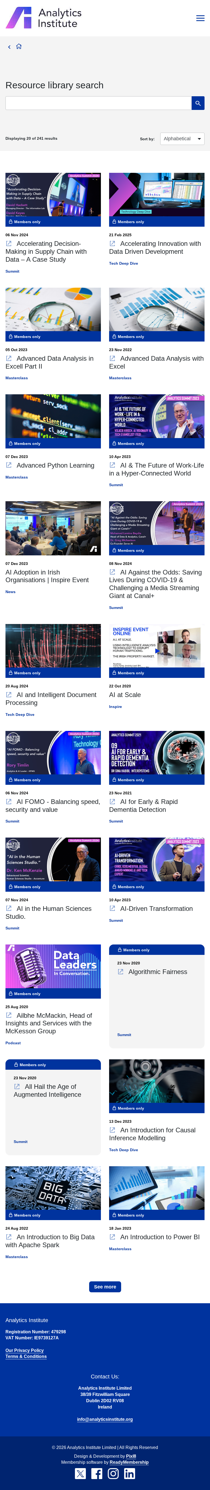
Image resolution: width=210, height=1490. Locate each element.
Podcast (13, 1043)
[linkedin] (129, 1473)
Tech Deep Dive (123, 263)
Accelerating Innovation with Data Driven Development (155, 247)
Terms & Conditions (26, 1356)
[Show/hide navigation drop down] (200, 18)
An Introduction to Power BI (159, 1237)
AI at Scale (125, 694)
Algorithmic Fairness (157, 971)
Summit (12, 271)
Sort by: (147, 139)
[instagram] (113, 1473)
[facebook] (96, 1473)
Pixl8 (131, 1456)
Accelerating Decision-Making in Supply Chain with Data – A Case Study (46, 251)
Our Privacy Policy (24, 1350)
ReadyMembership (129, 1462)
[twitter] (80, 1473)
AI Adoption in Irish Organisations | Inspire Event (47, 576)
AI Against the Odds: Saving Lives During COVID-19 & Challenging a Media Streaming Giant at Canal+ (155, 583)
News (10, 592)
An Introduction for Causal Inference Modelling (152, 1134)
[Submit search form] (198, 103)
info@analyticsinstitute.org (105, 1419)
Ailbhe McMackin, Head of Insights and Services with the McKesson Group (48, 1023)
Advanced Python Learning (54, 465)
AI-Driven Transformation (155, 908)
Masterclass (16, 378)
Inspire (115, 706)
